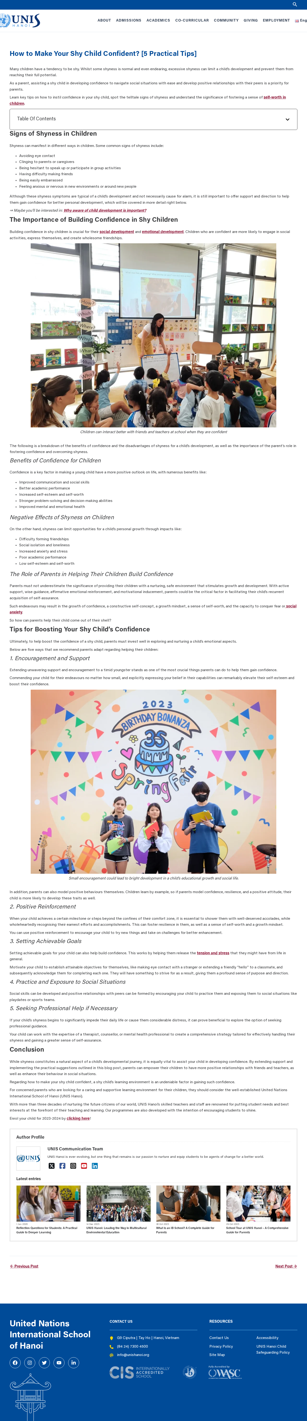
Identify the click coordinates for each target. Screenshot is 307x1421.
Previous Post (24, 1267)
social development (117, 232)
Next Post (286, 1267)
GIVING (251, 21)
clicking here (78, 1119)
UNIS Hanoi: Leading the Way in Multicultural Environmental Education (116, 1230)
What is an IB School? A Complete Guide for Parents (185, 1230)
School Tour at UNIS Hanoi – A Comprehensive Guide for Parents (257, 1230)
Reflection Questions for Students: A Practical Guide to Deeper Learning (46, 1230)
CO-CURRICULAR (192, 21)
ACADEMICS (158, 21)
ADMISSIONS (129, 21)
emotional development (163, 232)
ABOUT (104, 21)
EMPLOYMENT (276, 21)
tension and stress (213, 953)
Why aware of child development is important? (105, 211)
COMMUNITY (226, 21)
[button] (295, 4)
